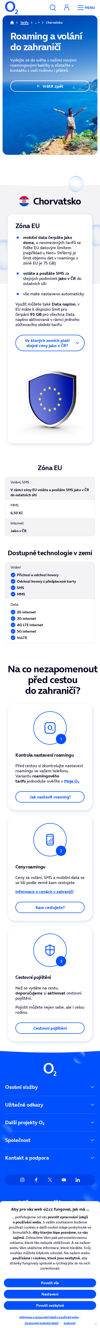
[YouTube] (64, 1180)
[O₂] (11, 7)
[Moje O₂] (67, 8)
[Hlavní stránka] (12, 22)
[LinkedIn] (78, 1180)
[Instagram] (22, 1180)
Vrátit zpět (53, 86)
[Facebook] (36, 1180)
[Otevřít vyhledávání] (53, 8)
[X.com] (50, 1180)
